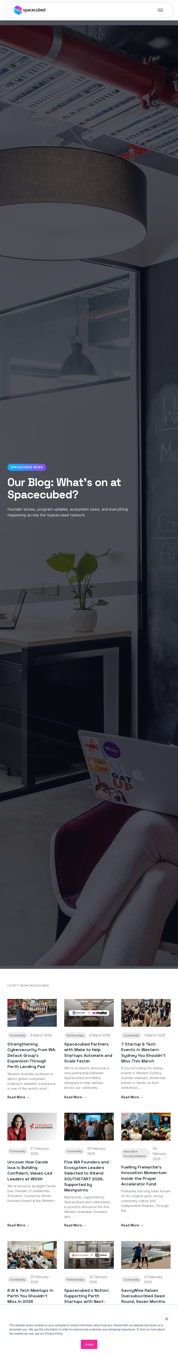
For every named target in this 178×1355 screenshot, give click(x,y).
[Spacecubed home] (30, 10)
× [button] (166, 1317)
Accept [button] (89, 1344)
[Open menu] (160, 10)
